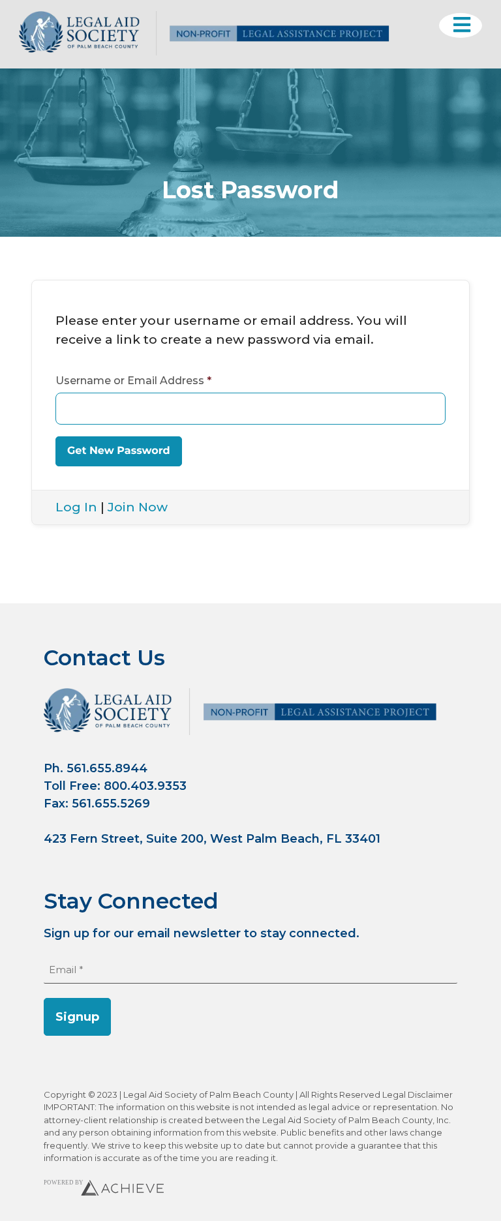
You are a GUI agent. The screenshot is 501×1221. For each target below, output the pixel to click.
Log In (76, 507)
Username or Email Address (133, 380)
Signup (77, 1017)
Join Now (138, 507)
